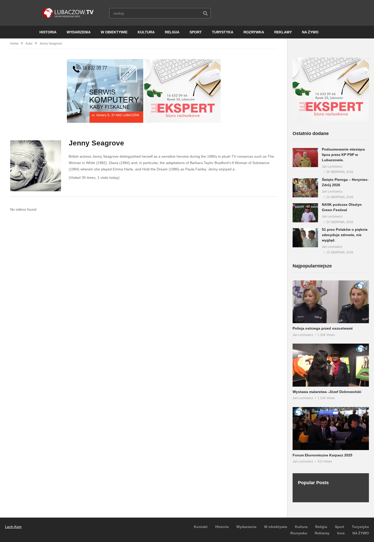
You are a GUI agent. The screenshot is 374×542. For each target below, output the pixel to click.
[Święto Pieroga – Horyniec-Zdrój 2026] (305, 187)
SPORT (196, 32)
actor (29, 43)
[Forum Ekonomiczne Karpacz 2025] (331, 428)
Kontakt (201, 527)
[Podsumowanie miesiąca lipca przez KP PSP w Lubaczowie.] (305, 157)
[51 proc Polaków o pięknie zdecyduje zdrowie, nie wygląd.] (305, 237)
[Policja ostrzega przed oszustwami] (331, 301)
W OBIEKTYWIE (114, 32)
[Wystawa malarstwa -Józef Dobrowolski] (331, 365)
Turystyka (360, 527)
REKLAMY (283, 32)
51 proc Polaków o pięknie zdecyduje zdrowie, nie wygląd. (345, 234)
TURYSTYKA (222, 32)
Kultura (301, 527)
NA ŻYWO (310, 32)
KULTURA (146, 32)
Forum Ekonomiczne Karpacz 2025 (322, 455)
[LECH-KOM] (105, 121)
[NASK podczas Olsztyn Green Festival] (305, 212)
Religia (321, 527)
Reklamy (322, 533)
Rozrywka (298, 533)
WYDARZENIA (79, 32)
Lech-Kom (13, 527)
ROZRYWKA (253, 32)
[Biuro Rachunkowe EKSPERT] (182, 121)
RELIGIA (172, 32)
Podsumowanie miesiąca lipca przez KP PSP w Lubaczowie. (343, 154)
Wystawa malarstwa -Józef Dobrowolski (327, 392)
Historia (222, 527)
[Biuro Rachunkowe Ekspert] (331, 120)
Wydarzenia (246, 527)
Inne (341, 533)
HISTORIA (47, 32)
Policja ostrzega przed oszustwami (323, 328)
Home (14, 43)
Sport (339, 527)
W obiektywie (275, 527)
